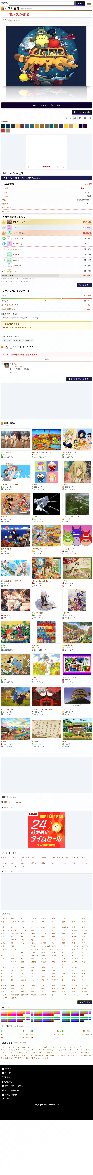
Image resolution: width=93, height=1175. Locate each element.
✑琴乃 (64, 581)
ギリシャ (55, 949)
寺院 (43, 936)
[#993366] (65, 1015)
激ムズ (13, 998)
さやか (34, 517)
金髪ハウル (66, 485)
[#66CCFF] (15, 1017)
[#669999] (4, 1019)
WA (70, 1050)
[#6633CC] (29, 1019)
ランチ (54, 922)
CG (12, 863)
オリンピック (66, 963)
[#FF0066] (18, 1015)
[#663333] (6, 1021)
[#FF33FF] (27, 1013)
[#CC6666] (50, 1013)
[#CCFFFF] (32, 1011)
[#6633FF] (27, 1019)
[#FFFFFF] (2, 1011)
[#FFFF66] (9, 1011)
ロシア (64, 949)
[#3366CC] (46, 1019)
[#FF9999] (4, 1013)
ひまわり (44, 980)
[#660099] (15, 1021)
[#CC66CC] (46, 1013)
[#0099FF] (90, 1017)
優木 (23, 1055)
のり (14, 271)
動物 (43, 863)
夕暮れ (74, 973)
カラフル (4, 998)
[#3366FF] (44, 1019)
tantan (15, 266)
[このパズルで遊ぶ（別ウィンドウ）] (46, 63)
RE (40, 1052)
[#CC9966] (37, 1013)
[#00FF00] (74, 1017)
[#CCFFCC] (35, 1011)
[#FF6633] (22, 1013)
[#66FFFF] (2, 1017)
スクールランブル (69, 452)
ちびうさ (16, 238)
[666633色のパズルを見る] (56, 126)
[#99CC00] (87, 1011)
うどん (23, 930)
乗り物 (33, 863)
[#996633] (83, 1013)
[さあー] (16, 600)
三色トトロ (68, 549)
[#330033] (50, 1021)
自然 (43, 967)
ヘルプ (7, 1072)
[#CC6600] (55, 1013)
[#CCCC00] (57, 1011)
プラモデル (76, 995)
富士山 (74, 967)
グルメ (3, 858)
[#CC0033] (50, 1015)
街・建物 (65, 858)
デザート (14, 918)
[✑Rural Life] (77, 632)
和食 (43, 927)
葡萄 (13, 985)
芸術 (83, 858)
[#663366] (4, 1021)
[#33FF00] (44, 1017)
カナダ (84, 949)
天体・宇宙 (76, 858)
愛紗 (46, 1058)
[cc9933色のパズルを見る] (37, 126)
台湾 (33, 952)
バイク (64, 995)
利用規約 (8, 1081)
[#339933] (39, 1019)
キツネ (13, 962)
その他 (23, 866)
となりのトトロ (68, 710)
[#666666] (20, 1019)
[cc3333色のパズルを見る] (3, 130)
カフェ (43, 933)
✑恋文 (3, 677)
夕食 (2, 933)
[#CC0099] (46, 1015)
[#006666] (81, 1019)
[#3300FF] (41, 1021)
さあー (3, 613)
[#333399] (32, 1021)
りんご (33, 985)
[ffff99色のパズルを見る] (76, 126)
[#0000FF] (72, 1021)
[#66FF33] (11, 1017)
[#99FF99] (67, 1011)
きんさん (13, 364)
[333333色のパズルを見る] (13, 126)
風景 (23, 967)
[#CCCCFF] (46, 1011)
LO (59, 1047)
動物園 (33, 962)
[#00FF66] (69, 1017)
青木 (12, 1052)
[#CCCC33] (55, 1011)
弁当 (23, 927)
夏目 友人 (15, 1055)
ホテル (3, 943)
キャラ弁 (34, 927)
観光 (63, 933)
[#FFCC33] (24, 1011)
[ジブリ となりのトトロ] (77, 504)
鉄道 (73, 991)
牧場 (53, 962)
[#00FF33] (72, 1017)
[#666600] (24, 1019)
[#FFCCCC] (18, 1011)
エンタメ (14, 866)
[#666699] (18, 1019)
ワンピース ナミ (69, 1047)
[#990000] (83, 1015)
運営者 (7, 1077)
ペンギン (75, 958)
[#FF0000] (22, 1015)
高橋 (69, 1052)
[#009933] (69, 1019)
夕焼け (64, 973)
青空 (83, 970)
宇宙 (23, 976)
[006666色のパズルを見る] (51, 126)
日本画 (23, 991)
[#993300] (69, 1015)
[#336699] (48, 1019)
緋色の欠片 (85, 1052)
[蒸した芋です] (16, 439)
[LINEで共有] (80, 118)
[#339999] (35, 1019)
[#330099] (46, 1021)
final (23, 1047)
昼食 (63, 922)
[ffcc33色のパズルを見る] (66, 126)
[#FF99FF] (29, 1011)
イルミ (5, 1052)
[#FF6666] (20, 1013)
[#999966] (67, 1013)
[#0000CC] (74, 1021)
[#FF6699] (18, 1013)
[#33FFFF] (32, 1017)
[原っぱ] (16, 729)
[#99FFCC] (65, 1011)
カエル (18, 1050)
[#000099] (76, 1021)
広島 (2, 946)
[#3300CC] (44, 1021)
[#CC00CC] (44, 1015)
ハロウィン (25, 955)
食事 (83, 922)
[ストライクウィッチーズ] (16, 472)
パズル (3, 1050)
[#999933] (69, 1013)
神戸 (83, 943)
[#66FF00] (13, 1017)
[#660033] (20, 1021)
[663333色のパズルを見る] (22, 126)
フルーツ (75, 918)
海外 (53, 952)
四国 (13, 946)
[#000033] (81, 1021)
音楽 (2, 866)
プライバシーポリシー (14, 1086)
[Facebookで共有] (75, 118)
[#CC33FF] (57, 1013)
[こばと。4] (46, 664)
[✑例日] (16, 632)
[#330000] (52, 1021)
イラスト (4, 863)
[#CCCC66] (52, 1011)
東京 (63, 943)
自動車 (54, 991)
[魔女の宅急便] (16, 536)
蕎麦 (33, 930)
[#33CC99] (50, 1017)
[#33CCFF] (46, 1017)
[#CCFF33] (41, 1011)
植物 (53, 863)
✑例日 (3, 645)
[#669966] (6, 1019)
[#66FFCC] (4, 1017)
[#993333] (67, 1015)
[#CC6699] (48, 1013)
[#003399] (63, 1021)
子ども (74, 985)
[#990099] (76, 1015)
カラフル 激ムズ (37, 1055)
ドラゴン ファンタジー (82, 1050)
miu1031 (16, 244)
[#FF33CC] (29, 1013)
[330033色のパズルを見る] (85, 126)
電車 (63, 991)
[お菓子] (46, 472)
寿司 (53, 927)
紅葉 (43, 976)
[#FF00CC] (13, 1015)
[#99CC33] (85, 1011)
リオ (2, 1047)
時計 (43, 988)
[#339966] (37, 1019)
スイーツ (4, 918)
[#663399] (2, 1021)
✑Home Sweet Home (41, 581)
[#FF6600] (24, 1013)
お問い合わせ (10, 1094)
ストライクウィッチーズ (10, 485)
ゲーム (84, 863)
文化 (43, 985)
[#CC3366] (35, 1015)
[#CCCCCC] (48, 1011)
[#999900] (72, 1013)
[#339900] (41, 1019)
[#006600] (85, 1019)
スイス (23, 949)
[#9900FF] (72, 1015)
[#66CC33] (24, 1017)
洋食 (83, 927)
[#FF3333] (6, 1015)
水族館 (43, 962)
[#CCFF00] (44, 1011)
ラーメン (34, 922)
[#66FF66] (9, 1017)
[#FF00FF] (11, 1015)
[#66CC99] (20, 1017)
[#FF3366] (4, 1015)
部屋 (33, 988)
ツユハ (63, 1050)
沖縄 (33, 946)
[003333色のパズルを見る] (3, 126)
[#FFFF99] (6, 1011)
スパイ (46, 1047)
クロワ (48, 1050)
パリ (63, 946)
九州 (23, 946)
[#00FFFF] (63, 1017)
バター (34, 1052)
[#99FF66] (69, 1011)
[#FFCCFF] (15, 1011)
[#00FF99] (67, 1017)
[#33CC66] (52, 1017)
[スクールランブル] (77, 439)
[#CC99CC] (32, 1013)
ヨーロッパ (45, 946)
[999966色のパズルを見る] (8, 130)
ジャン (53, 1047)
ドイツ (13, 949)
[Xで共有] (71, 118)
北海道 (43, 943)
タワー (23, 940)
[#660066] (18, 1021)
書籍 (23, 863)
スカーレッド (83, 1047)
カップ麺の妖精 (38, 613)
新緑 (73, 980)
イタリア (75, 946)
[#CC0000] (52, 1015)
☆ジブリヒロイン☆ (70, 677)
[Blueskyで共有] (85, 118)
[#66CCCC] (18, 1017)
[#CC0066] (48, 1015)
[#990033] (81, 1015)
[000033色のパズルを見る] (80, 126)
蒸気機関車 (15, 995)
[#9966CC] (76, 1013)
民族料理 (65, 927)
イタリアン (5, 930)
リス (2, 962)
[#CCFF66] (39, 1011)
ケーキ (23, 918)
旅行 (53, 933)
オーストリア (46, 949)
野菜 (2, 922)
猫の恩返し (36, 742)
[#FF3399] (2, 1015)
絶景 (33, 967)
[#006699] (78, 1019)
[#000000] (83, 1021)
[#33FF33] (41, 1017)
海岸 (63, 940)
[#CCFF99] (37, 1011)
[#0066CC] (76, 1019)
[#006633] (83, 1019)
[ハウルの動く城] (16, 696)
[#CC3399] (32, 1015)
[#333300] (39, 1021)
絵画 (63, 988)
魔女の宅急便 (6, 549)
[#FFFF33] (11, 1011)
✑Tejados (36, 645)
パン (23, 922)
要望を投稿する (11, 1090)
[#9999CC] (63, 1013)
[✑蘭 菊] (77, 600)
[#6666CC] (15, 1019)
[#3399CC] (32, 1019)
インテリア (15, 858)
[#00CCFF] (76, 1017)
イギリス (4, 949)
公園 (83, 936)
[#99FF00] (74, 1011)
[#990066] (78, 1015)
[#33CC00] (57, 1017)
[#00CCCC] (78, 1017)
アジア (13, 952)
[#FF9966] (6, 1013)
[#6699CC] (2, 1019)
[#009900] (72, 1019)
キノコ (3, 985)
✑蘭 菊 (65, 613)
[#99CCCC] (78, 1011)
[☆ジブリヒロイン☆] (77, 664)
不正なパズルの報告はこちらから (19, 327)
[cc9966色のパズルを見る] (71, 126)
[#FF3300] (9, 1015)
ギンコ (32, 1058)
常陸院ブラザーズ (21, 1058)
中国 (23, 952)
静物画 (84, 988)
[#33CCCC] (48, 1017)
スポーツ (34, 858)
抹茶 (33, 933)
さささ (15, 255)
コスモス (55, 980)
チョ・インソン (53, 1052)
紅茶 (23, 933)
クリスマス (35, 955)
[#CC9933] (39, 1013)
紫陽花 (23, 980)
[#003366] (65, 1021)
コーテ (33, 1050)
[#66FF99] (6, 1017)
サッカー (75, 962)
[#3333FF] (57, 1019)
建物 (2, 936)
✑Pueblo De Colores (42, 452)
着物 (13, 988)
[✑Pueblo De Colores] (46, 439)
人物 (73, 863)
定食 (2, 927)
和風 (53, 985)
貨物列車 (24, 995)
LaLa (39, 1047)
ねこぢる (8, 1058)
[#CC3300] (39, 1015)
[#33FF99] (37, 1017)
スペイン (85, 946)
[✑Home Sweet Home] (46, 568)
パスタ (13, 930)
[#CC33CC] (59, 1013)
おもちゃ (85, 985)
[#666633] (22, 1019)
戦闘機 (33, 995)
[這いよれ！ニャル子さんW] (16, 568)
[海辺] (77, 729)
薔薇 (2, 980)
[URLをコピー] (90, 118)
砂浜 (73, 940)
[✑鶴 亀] (16, 504)
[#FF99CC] (2, 1013)
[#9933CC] (90, 1013)
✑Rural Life (67, 645)
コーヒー (14, 933)
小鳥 (2, 958)
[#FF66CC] (15, 1013)
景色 (73, 933)
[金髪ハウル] (77, 472)
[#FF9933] (9, 1013)
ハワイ (3, 952)
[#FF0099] (15, 1015)
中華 (73, 927)
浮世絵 (33, 991)
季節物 (43, 858)
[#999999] (65, 1013)
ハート (3, 988)
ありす (15, 249)
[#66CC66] (22, 1017)
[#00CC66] (83, 1017)
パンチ (19, 1052)
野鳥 (13, 958)
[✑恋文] (16, 664)
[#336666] (50, 1019)
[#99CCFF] (76, 1011)
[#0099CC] (63, 1019)
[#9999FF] (90, 1011)
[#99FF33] (72, 1011)
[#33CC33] (55, 1017)
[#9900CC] (74, 1015)
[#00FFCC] (65, 1017)
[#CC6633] (52, 1013)
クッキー (65, 918)
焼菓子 (74, 930)
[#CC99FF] (59, 1011)
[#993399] (63, 1015)
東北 (53, 943)
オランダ (34, 949)
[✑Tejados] (46, 632)
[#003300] (69, 1021)
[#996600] (85, 1013)
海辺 (64, 742)
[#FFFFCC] (4, 1011)
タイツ (11, 1050)
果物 (83, 918)
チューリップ (35, 981)
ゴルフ (3, 967)
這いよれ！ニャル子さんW (11, 581)
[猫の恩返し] (46, 729)
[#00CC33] (85, 1017)
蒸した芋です (6, 452)
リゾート (24, 943)
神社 (33, 936)
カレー (43, 922)
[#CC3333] (37, 1015)
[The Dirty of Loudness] (46, 696)
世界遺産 (85, 933)
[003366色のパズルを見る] (8, 126)
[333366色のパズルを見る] (61, 126)
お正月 (13, 955)
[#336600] (55, 1019)
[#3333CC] (59, 1019)
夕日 (83, 973)
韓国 (43, 952)
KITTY (56, 1050)
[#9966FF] (74, 1013)
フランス (55, 946)
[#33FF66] (39, 1017)
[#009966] (67, 1019)
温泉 (63, 936)
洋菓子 (54, 918)
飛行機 (43, 995)
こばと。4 (36, 677)
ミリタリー (86, 995)
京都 (73, 943)
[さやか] (46, 504)
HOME (7, 1068)
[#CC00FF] (41, 1015)
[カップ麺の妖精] (46, 600)
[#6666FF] (13, 1019)
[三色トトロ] (77, 536)
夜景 (53, 973)
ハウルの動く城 (7, 710)
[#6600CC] (13, 1021)
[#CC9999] (35, 1013)
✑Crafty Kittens (39, 549)
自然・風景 (56, 858)
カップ (26, 1052)
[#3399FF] (59, 1017)
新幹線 (84, 991)
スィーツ (31, 1047)
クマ (63, 958)
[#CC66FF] (44, 1013)
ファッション (25, 859)
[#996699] (78, 1013)
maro (15, 260)
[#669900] (11, 1019)
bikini (40, 1058)
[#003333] (67, 1021)
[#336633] (52, 1019)
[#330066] (48, 1021)
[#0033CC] (90, 1019)
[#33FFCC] (35, 1017)
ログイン (8, 1099)
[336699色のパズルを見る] (27, 126)
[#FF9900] (11, 1013)
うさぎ (43, 958)
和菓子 (43, 918)
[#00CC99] (81, 1017)
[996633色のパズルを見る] (42, 126)
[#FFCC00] (27, 1011)
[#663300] (9, 1021)
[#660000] (22, 1021)
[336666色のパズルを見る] (32, 126)
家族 (63, 985)
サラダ (84, 930)
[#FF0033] (20, 1015)
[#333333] (37, 1021)
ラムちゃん (60, 1055)
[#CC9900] (41, 1013)
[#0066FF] (74, 1019)
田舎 (53, 970)
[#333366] (35, 1021)
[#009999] (65, 1019)
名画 (73, 988)
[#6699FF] (29, 1017)
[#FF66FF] (13, 1013)
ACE (63, 1052)
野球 (83, 962)
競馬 (33, 958)
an (47, 1055)
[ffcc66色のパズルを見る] (18, 126)
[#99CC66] (83, 1011)
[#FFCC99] (20, 1011)
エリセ (41, 1050)
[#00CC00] (87, 1017)
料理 (63, 930)
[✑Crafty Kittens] (46, 536)
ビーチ (54, 940)
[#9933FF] (87, 1013)
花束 (23, 985)
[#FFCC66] (22, 1011)
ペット (64, 863)
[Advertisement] (46, 401)
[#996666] (81, 1013)
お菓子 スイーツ (13, 1047)
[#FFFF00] (13, 1011)
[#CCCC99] (50, 1011)
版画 (2, 991)
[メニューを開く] (89, 3)
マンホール (15, 940)
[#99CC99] (81, 1011)
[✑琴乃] (77, 568)
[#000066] (78, 1021)
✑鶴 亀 (4, 517)
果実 (83, 980)
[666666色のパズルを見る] (47, 126)
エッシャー (5, 1055)
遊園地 (74, 936)
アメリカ (75, 949)
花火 (53, 976)
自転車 (3, 995)
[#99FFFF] (63, 1011)
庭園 (43, 970)
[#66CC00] (27, 1017)
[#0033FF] (87, 1019)
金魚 (23, 962)
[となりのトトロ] (77, 696)
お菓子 (34, 485)
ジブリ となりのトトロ (71, 517)
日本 (33, 943)
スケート (14, 967)
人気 (88, 183)
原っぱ (3, 742)
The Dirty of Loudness (42, 710)
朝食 (73, 922)
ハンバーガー (15, 923)
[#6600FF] (11, 1021)
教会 (53, 936)
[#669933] (9, 1019)
